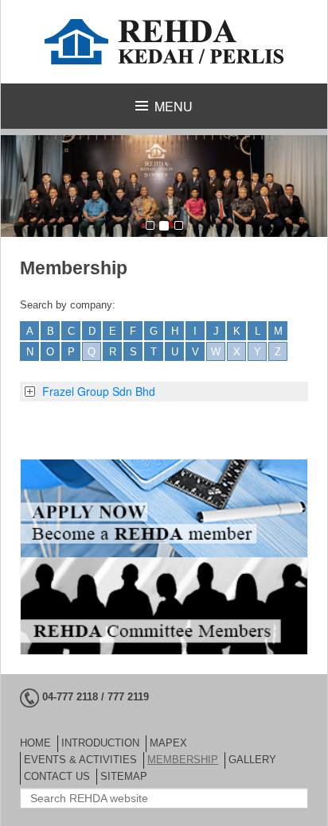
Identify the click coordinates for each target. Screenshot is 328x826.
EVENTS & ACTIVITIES (80, 760)
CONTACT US (57, 776)
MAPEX (168, 743)
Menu (173, 106)
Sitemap (123, 776)
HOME (35, 743)
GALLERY (252, 760)
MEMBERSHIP (182, 760)
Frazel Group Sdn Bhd (98, 391)
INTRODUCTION (100, 743)
